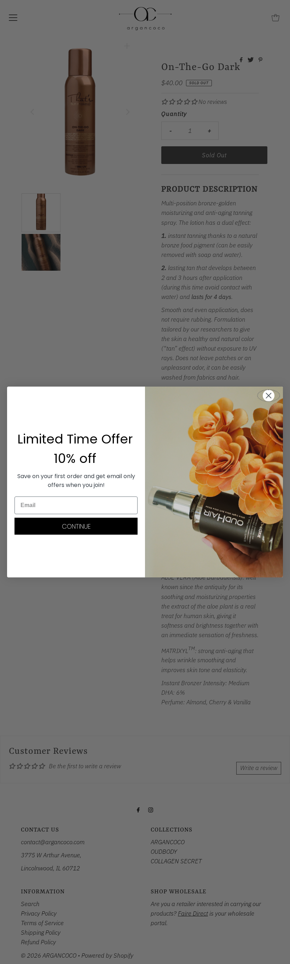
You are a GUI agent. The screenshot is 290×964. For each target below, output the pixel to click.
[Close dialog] (268, 395)
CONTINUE (76, 526)
